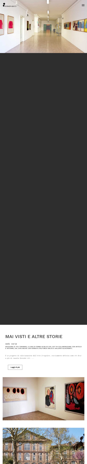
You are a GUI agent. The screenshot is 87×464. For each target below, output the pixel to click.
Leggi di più (15, 367)
